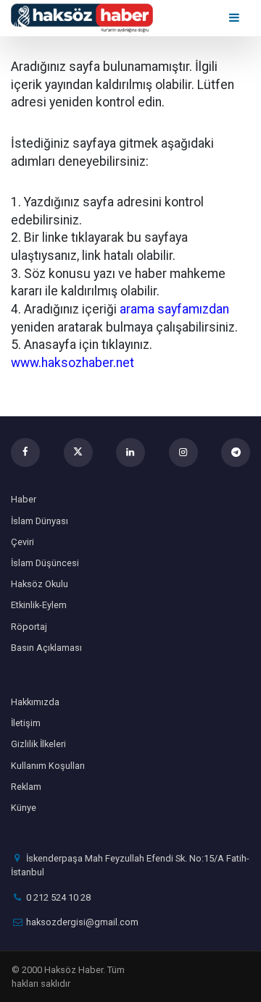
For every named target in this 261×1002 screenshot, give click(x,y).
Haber (23, 499)
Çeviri (22, 541)
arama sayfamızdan (174, 309)
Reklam (26, 786)
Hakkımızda (35, 701)
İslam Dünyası (39, 520)
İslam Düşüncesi (45, 562)
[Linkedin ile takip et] (130, 452)
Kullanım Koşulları (48, 765)
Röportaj (29, 626)
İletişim (26, 722)
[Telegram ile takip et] (235, 452)
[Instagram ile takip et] (183, 452)
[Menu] (235, 18)
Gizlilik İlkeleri (38, 743)
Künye (23, 807)
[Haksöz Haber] (82, 17)
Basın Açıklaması (46, 647)
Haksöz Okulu (39, 583)
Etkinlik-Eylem (39, 604)
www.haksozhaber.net (72, 362)
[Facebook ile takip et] (25, 452)
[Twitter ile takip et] (78, 452)
